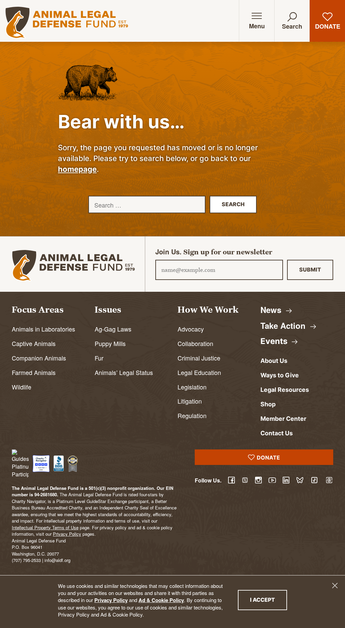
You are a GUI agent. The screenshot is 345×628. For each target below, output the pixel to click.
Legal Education (199, 372)
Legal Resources (284, 389)
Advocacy (191, 329)
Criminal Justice (199, 358)
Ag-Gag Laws (113, 329)
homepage (77, 169)
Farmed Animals (34, 372)
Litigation (190, 401)
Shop (268, 404)
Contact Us (276, 433)
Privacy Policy (111, 600)
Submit (310, 269)
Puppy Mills (110, 343)
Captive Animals (34, 343)
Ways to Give (279, 375)
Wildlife (21, 387)
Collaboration (195, 343)
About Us (273, 360)
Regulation (192, 415)
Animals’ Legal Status (124, 372)
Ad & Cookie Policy (161, 600)
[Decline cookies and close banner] (335, 585)
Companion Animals (39, 358)
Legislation (192, 387)
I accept (268, 599)
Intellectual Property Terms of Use (45, 527)
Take (284, 325)
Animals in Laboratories (43, 329)
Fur (99, 358)
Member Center (283, 418)
